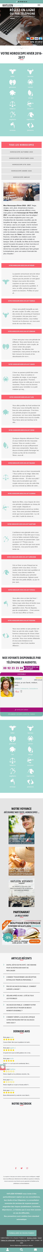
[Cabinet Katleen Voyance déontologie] (21, 892)
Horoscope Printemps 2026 (21, 158)
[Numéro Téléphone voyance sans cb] (21, 668)
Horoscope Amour (21, 177)
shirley (12, 1090)
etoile (12, 1037)
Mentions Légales (32, 1238)
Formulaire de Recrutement (22, 1233)
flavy (11, 1080)
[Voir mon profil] (7, 1250)
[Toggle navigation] (39, 5)
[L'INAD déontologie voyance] (21, 829)
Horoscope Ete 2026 (21, 164)
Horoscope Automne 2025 (21, 152)
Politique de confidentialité (8, 1240)
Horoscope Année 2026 (21, 171)
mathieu (12, 1069)
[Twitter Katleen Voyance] (21, 1168)
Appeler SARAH (22, 709)
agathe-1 (13, 1048)
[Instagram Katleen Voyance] (27, 1168)
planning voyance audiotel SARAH (22, 714)
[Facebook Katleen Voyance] (16, 1168)
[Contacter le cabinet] (35, 1250)
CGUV (40, 1238)
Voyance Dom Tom (21, 1240)
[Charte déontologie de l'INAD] (21, 26)
